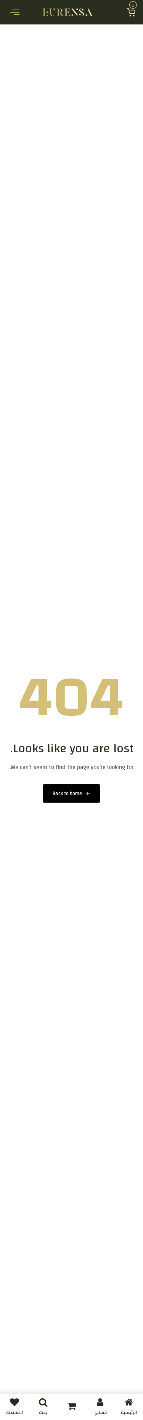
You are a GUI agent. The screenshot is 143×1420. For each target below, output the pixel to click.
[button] (131, 12)
